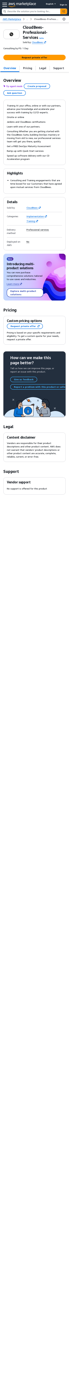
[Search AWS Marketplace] (63, 11)
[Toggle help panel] (64, 19)
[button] (41, 38)
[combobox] (31, 11)
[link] (46, 19)
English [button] (49, 4)
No (27, 241)
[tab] (10, 68)
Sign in (63, 4)
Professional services (37, 229)
